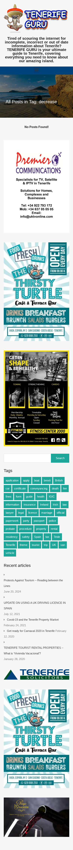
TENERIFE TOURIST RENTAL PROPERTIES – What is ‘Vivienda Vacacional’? (33, 650)
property (41, 528)
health (40, 496)
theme (23, 544)
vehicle (10, 552)
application (12, 480)
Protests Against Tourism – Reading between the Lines (33, 583)
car (8, 488)
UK (54, 544)
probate (10, 528)
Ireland (44, 504)
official (60, 512)
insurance (30, 504)
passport (39, 520)
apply (26, 480)
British (59, 480)
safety (26, 536)
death (55, 488)
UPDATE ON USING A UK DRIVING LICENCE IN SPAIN (35, 605)
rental (54, 528)
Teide (57, 536)
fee (65, 488)
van (62, 544)
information (12, 504)
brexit (47, 480)
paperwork (12, 520)
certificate (20, 488)
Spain (37, 536)
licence (32, 512)
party (26, 520)
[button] (37, 70)
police (52, 520)
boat (36, 480)
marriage (46, 512)
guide (29, 496)
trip (46, 544)
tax (47, 536)
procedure (25, 528)
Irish (55, 504)
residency (12, 536)
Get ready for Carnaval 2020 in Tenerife (31, 630)
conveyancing (38, 488)
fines (8, 496)
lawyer (10, 512)
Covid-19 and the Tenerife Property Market (33, 619)
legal (21, 512)
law (65, 504)
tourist (35, 544)
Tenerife (10, 544)
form (19, 496)
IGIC (52, 496)
